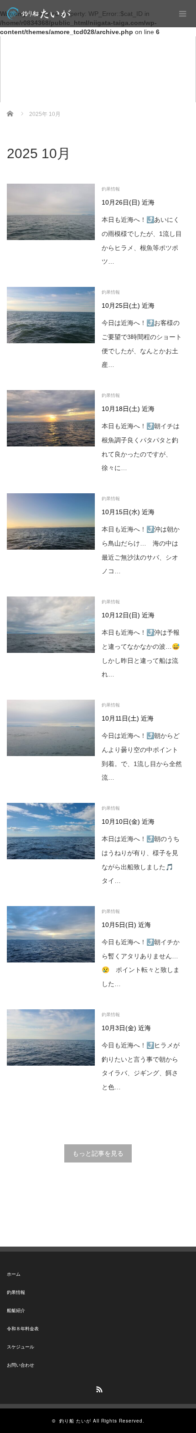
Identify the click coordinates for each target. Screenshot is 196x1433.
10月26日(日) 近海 (128, 202)
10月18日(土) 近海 (128, 408)
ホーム (14, 1274)
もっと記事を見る (98, 1153)
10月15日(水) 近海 (128, 512)
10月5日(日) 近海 (126, 924)
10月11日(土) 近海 (128, 718)
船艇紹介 (16, 1310)
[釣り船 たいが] (39, 13)
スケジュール (20, 1346)
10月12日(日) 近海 (128, 615)
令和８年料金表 (23, 1328)
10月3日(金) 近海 (126, 1028)
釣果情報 (111, 188)
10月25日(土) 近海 (128, 305)
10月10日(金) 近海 (128, 821)
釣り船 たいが (75, 1421)
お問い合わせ (20, 1365)
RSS (98, 1388)
